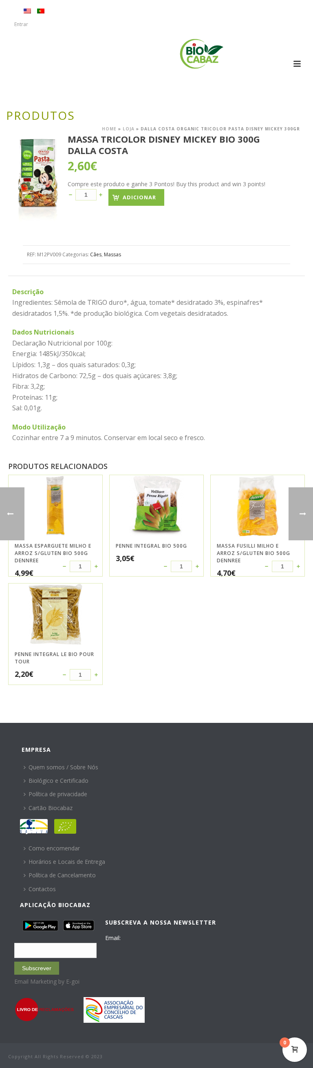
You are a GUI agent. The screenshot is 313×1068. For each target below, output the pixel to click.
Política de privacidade (58, 794)
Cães (95, 254)
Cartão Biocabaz (51, 808)
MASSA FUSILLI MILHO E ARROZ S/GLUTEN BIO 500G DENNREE (253, 553)
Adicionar (139, 197)
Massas (112, 254)
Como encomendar (54, 848)
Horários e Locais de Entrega (67, 861)
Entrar (21, 24)
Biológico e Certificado (58, 780)
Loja (128, 129)
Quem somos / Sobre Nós (63, 767)
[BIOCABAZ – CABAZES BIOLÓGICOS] (201, 53)
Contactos (42, 889)
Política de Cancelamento (62, 875)
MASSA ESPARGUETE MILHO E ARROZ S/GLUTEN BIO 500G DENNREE (53, 553)
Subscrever (36, 968)
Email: (113, 938)
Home (109, 129)
